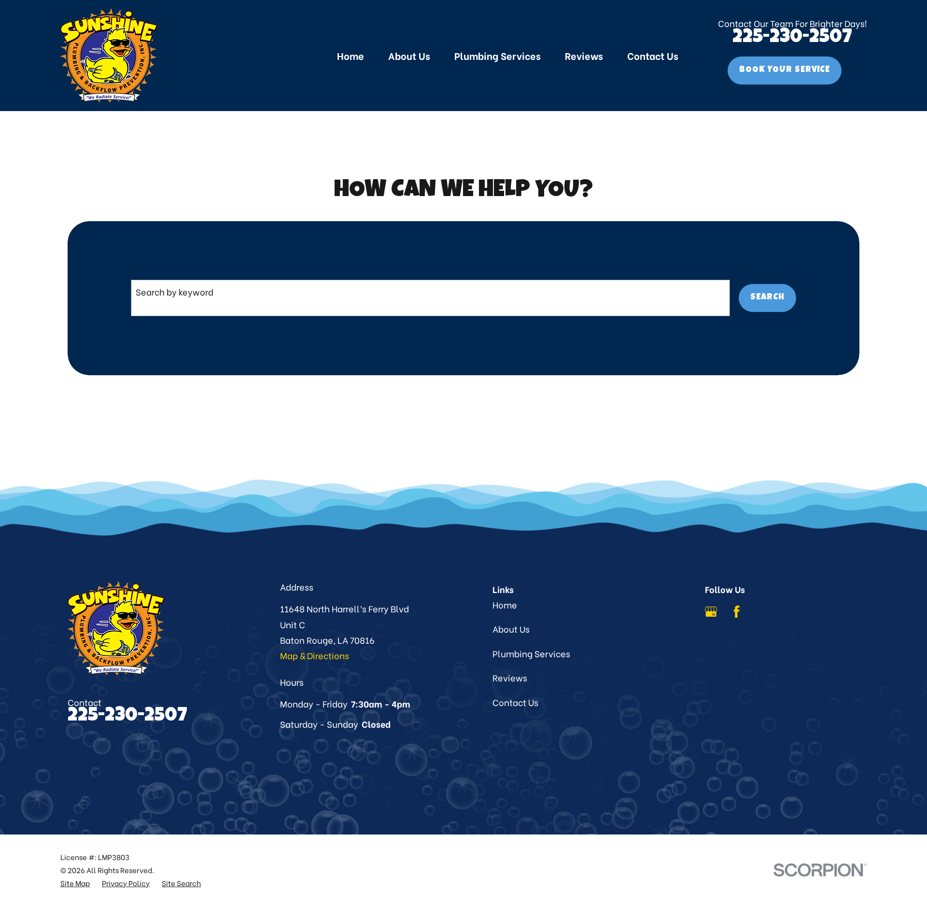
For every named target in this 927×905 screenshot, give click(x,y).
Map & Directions (314, 655)
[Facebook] (736, 612)
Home (504, 604)
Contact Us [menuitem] (652, 55)
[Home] (109, 55)
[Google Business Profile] (711, 612)
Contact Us (515, 701)
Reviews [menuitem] (584, 55)
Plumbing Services (531, 653)
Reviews (509, 677)
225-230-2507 (792, 38)
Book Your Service (784, 70)
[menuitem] (75, 883)
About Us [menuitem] (409, 55)
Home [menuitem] (350, 55)
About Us (511, 628)
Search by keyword (174, 291)
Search (767, 297)
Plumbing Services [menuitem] (497, 55)
